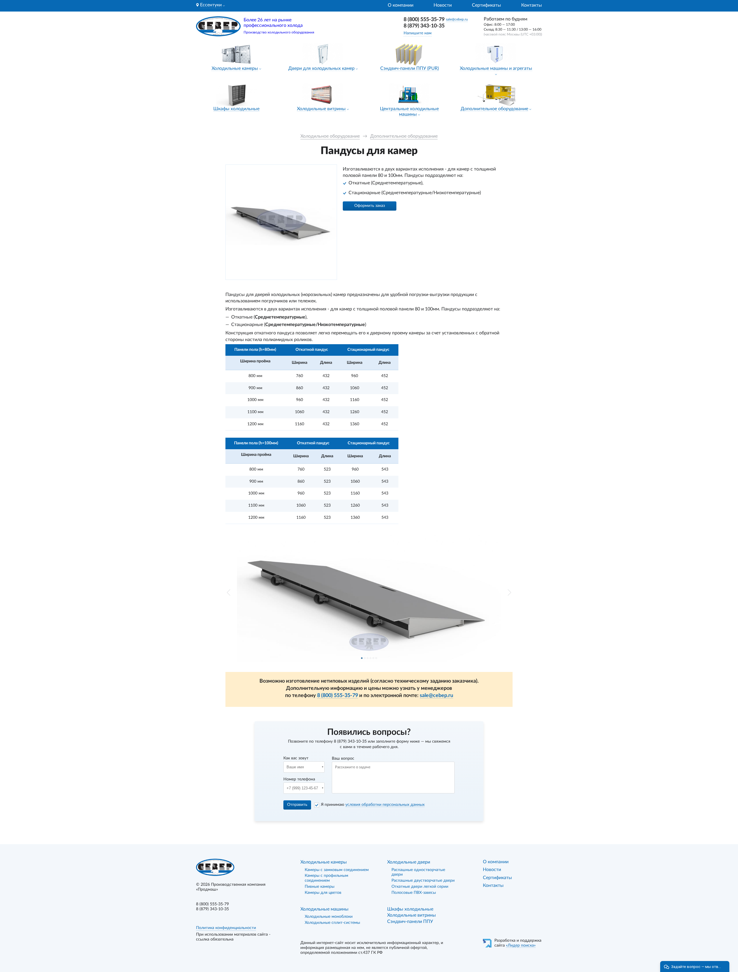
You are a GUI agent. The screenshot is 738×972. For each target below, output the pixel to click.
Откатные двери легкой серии (419, 887)
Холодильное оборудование (330, 136)
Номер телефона (299, 779)
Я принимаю (373, 805)
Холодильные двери (408, 862)
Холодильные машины (324, 909)
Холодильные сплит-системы (332, 923)
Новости (443, 5)
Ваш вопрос (343, 758)
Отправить (297, 805)
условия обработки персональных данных (385, 805)
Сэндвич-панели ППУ (410, 921)
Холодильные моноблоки (329, 917)
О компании (400, 5)
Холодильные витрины (321, 108)
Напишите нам (418, 33)
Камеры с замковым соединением (337, 870)
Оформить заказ (369, 206)
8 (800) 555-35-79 (424, 19)
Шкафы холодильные (236, 108)
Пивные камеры (319, 887)
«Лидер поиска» (521, 945)
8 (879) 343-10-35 (424, 26)
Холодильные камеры (235, 68)
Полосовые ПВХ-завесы (413, 893)
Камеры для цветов (323, 893)
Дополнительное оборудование (494, 108)
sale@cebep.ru (457, 19)
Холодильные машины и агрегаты (496, 68)
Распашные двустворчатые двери (423, 881)
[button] (228, 592)
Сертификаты (486, 5)
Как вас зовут (295, 758)
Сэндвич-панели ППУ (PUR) (409, 68)
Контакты (531, 5)
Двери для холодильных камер (321, 68)
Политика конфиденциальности (226, 928)
